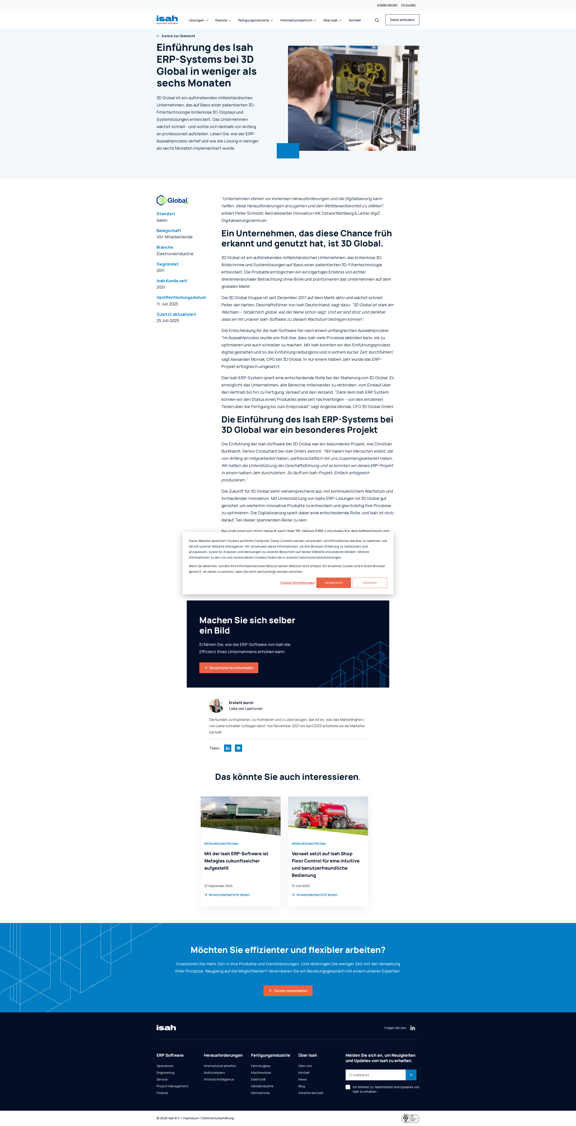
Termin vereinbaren (291, 990)
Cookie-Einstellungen (297, 582)
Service (162, 1079)
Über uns (305, 1065)
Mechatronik (260, 1092)
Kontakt (355, 20)
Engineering (165, 1072)
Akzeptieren (334, 582)
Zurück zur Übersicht (178, 36)
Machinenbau (261, 1072)
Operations (165, 1065)
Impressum (191, 1118)
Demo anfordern (402, 20)
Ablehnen (370, 582)
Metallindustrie (262, 1086)
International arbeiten (220, 1065)
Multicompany (214, 1072)
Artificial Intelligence (219, 1079)
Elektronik (258, 1079)
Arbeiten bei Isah (387, 5)
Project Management (172, 1086)
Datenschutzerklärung (218, 1118)
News (302, 1079)
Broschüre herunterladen (232, 667)
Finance (162, 1092)
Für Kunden (408, 5)
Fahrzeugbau (260, 1065)
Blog (301, 1086)
